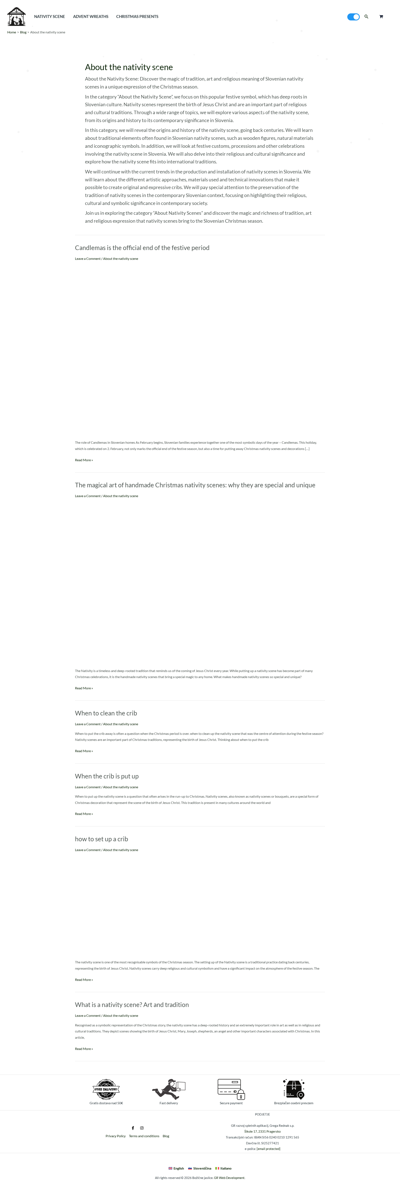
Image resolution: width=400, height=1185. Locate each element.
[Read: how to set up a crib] (141, 905)
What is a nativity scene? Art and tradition (132, 1004)
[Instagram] (142, 1128)
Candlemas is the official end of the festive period (142, 247)
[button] (366, 16)
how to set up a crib (101, 839)
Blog (166, 1136)
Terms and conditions (144, 1136)
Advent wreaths (90, 16)
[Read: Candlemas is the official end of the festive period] (160, 349)
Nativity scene (49, 16)
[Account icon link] (391, 16)
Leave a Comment (88, 258)
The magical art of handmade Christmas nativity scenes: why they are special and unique (195, 485)
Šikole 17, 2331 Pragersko (262, 1131)
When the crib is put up (107, 776)
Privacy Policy (116, 1136)
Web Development (232, 1178)
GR (216, 1178)
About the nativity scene (120, 258)
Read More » (84, 459)
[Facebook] (133, 1128)
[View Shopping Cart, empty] (381, 16)
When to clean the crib (106, 713)
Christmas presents (137, 16)
